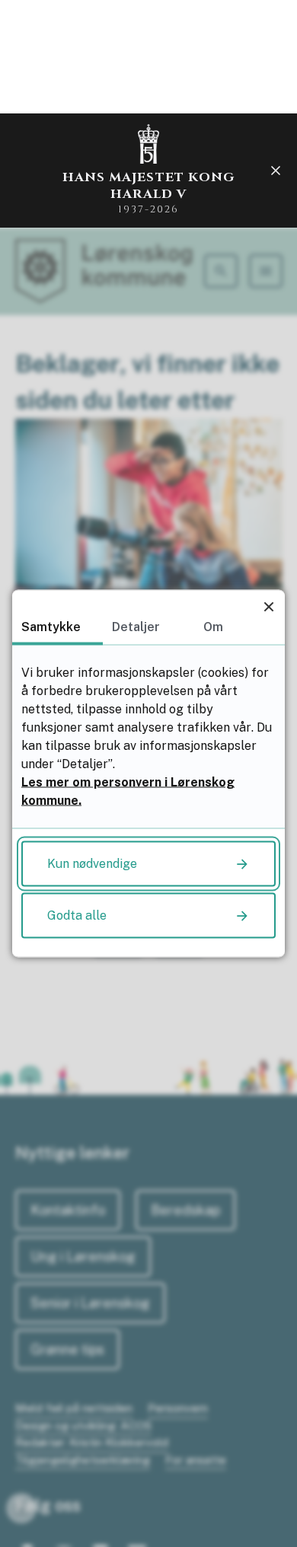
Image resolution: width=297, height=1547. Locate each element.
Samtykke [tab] (51, 627)
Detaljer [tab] (136, 627)
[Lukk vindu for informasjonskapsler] (268, 606)
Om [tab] (213, 627)
